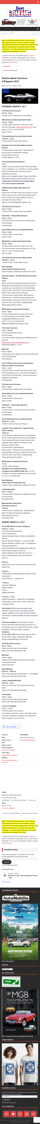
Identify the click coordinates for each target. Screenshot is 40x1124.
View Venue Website (8, 808)
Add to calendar (11, 727)
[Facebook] (6, 1114)
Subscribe (7, 862)
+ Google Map (31, 800)
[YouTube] (13, 1114)
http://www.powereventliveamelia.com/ (15, 342)
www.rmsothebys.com (24, 127)
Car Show (12, 750)
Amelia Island (6, 755)
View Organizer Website (27, 740)
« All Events (6, 66)
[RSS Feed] (33, 1114)
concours (14, 755)
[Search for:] (20, 33)
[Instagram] (27, 1114)
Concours (5, 750)
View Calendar (6, 882)
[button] (37, 1)
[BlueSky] (20, 1114)
